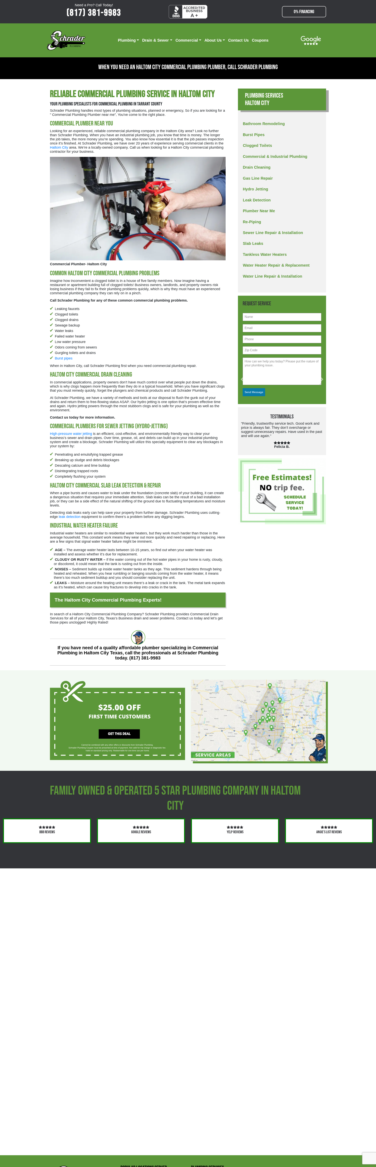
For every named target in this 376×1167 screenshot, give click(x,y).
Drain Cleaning (256, 167)
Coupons (260, 40)
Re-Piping (252, 222)
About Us (213, 40)
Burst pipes (63, 358)
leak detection (69, 517)
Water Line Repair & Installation (272, 276)
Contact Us (238, 40)
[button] (242, 379)
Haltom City (59, 147)
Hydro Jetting (255, 189)
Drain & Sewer (155, 40)
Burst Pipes (254, 135)
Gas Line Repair (258, 178)
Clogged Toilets (257, 145)
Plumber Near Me (259, 211)
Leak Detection (257, 200)
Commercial (186, 40)
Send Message (254, 392)
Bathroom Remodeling (264, 124)
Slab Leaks (253, 243)
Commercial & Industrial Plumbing (275, 156)
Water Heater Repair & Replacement (276, 265)
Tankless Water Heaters (265, 254)
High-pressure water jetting (71, 434)
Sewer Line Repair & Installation (273, 232)
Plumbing (127, 40)
